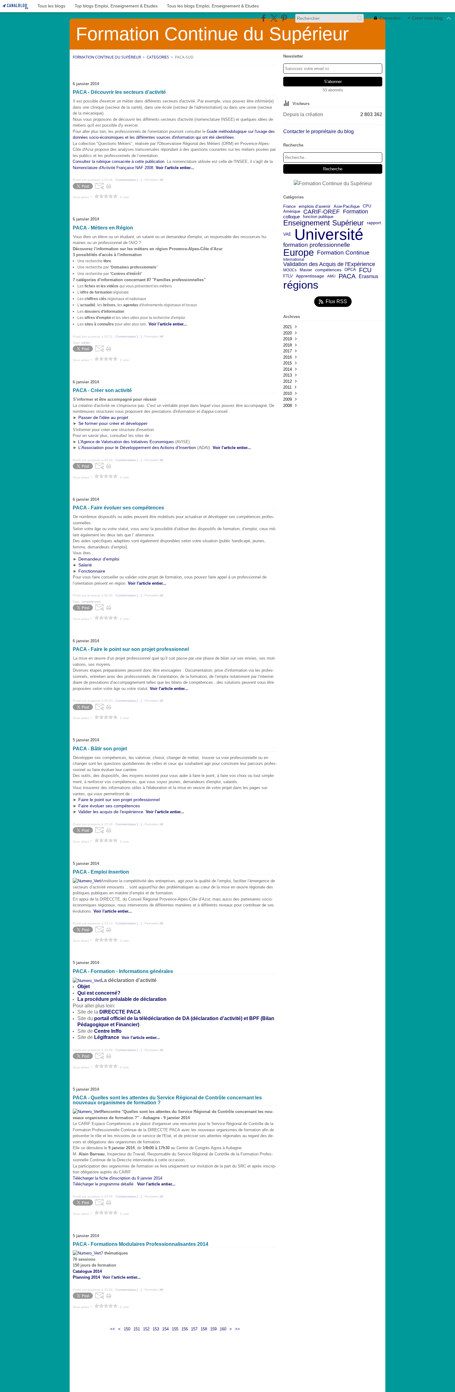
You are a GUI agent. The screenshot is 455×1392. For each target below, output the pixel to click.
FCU (365, 270)
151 (136, 1329)
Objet (83, 986)
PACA (347, 276)
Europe (298, 253)
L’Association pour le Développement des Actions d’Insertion (137, 447)
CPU (367, 206)
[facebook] (263, 18)
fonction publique (318, 217)
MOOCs (290, 270)
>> (237, 1329)
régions (300, 285)
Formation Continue (343, 253)
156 (184, 1329)
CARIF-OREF (321, 212)
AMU (331, 276)
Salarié (85, 564)
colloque (291, 217)
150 (127, 1329)
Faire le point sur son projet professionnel (119, 799)
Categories (158, 57)
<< (112, 1329)
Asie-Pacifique (347, 207)
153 (156, 1329)
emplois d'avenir (315, 206)
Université (328, 234)
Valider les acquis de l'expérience (110, 811)
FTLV (288, 276)
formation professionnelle (316, 245)
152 (146, 1329)
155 (175, 1329)
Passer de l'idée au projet (103, 417)
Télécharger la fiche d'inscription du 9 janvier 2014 (117, 1178)
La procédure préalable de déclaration (122, 999)
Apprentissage (310, 276)
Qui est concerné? (98, 993)
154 (165, 1329)
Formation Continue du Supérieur (107, 57)
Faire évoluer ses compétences (109, 805)
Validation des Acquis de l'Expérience (329, 264)
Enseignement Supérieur (323, 223)
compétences (328, 270)
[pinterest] (284, 18)
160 (223, 1329)
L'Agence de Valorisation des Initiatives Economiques (126, 441)
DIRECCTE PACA (120, 1012)
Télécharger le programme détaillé (104, 1184)
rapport (374, 223)
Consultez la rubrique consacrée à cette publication (118, 161)
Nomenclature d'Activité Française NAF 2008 (113, 167)
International (293, 259)
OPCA (350, 270)
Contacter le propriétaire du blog (318, 131)
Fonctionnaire (91, 571)
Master (306, 270)
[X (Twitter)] (274, 18)
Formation (355, 212)
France (289, 206)
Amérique (291, 212)
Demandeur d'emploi (98, 558)
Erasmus (368, 276)
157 (194, 1329)
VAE (287, 234)
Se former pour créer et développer (113, 423)
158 (204, 1329)
